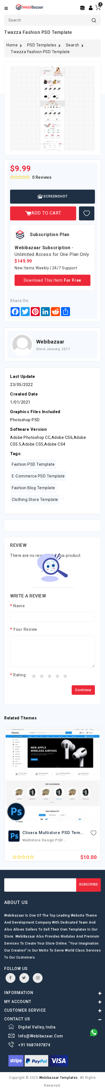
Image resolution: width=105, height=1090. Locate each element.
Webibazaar (50, 342)
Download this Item (52, 280)
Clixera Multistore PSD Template (56, 832)
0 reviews (42, 177)
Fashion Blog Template (33, 488)
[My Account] (90, 8)
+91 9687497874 (34, 1045)
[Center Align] (83, 8)
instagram (38, 978)
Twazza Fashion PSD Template (40, 52)
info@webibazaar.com (40, 1036)
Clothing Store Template (35, 499)
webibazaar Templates (58, 1078)
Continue (83, 690)
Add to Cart (46, 213)
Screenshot (55, 196)
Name (19, 606)
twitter (24, 978)
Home (12, 45)
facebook (10, 978)
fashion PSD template (33, 464)
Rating (19, 675)
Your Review (25, 629)
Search (72, 45)
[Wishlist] (86, 213)
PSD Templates (42, 45)
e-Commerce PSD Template (38, 476)
